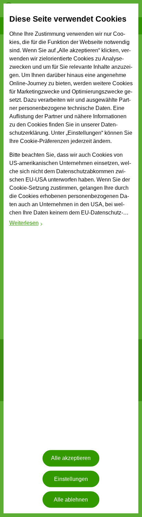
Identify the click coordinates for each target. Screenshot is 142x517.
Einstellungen (71, 479)
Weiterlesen (26, 224)
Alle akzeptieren (71, 458)
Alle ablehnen (71, 500)
